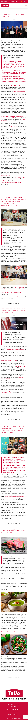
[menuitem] (4, 1)
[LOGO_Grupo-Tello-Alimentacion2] (11, 5)
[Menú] (26, 5)
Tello (23, 288)
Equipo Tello (4, 1)
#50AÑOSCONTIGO (18, 197)
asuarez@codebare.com (6, 296)
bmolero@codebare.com (18, 296)
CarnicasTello (4, 180)
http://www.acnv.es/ (5, 175)
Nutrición (14, 529)
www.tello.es (6, 178)
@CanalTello (16, 178)
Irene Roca (17, 192)
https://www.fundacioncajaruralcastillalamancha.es (16, 496)
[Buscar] (22, 5)
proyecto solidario (8, 351)
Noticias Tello (9, 197)
